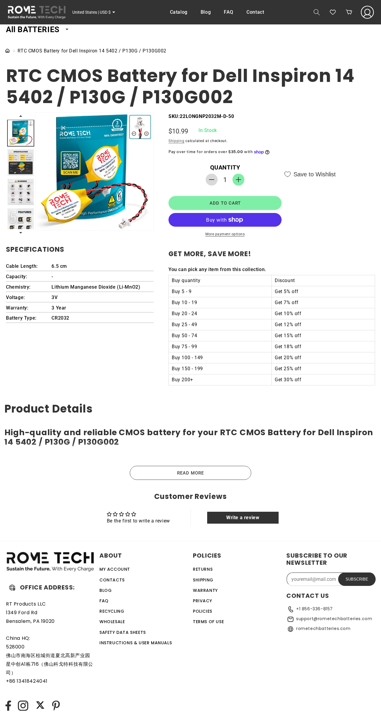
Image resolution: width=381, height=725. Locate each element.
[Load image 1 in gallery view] (20, 133)
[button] (316, 12)
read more (190, 473)
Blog (105, 590)
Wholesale (112, 622)
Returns (203, 569)
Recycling (111, 611)
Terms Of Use (208, 622)
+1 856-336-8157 (314, 609)
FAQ (104, 600)
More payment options (225, 234)
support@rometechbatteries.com (334, 619)
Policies (202, 611)
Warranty (205, 590)
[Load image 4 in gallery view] (20, 221)
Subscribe (357, 579)
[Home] (7, 51)
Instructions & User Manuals (135, 642)
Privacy (202, 600)
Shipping (176, 141)
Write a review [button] (242, 517)
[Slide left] (20, 115)
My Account (114, 569)
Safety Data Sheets (122, 632)
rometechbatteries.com (323, 628)
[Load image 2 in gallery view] (20, 162)
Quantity (225, 167)
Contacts (112, 580)
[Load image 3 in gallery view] (20, 192)
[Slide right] (20, 232)
